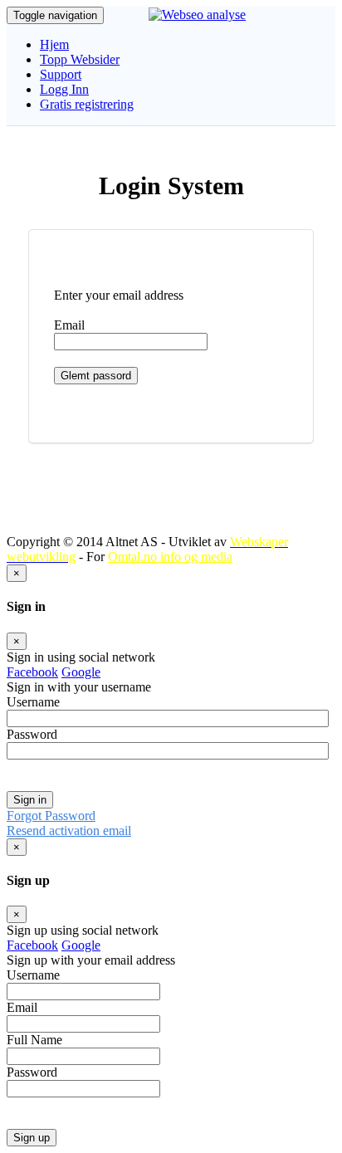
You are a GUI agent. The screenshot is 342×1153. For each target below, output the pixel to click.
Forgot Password (51, 816)
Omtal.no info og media (170, 557)
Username (33, 702)
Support (60, 74)
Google (80, 672)
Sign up (31, 1137)
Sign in (29, 800)
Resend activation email (69, 830)
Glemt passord (96, 375)
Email (69, 325)
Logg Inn (64, 89)
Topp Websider (80, 59)
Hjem (54, 44)
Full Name (34, 1040)
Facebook (32, 672)
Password (32, 734)
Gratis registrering (87, 104)
